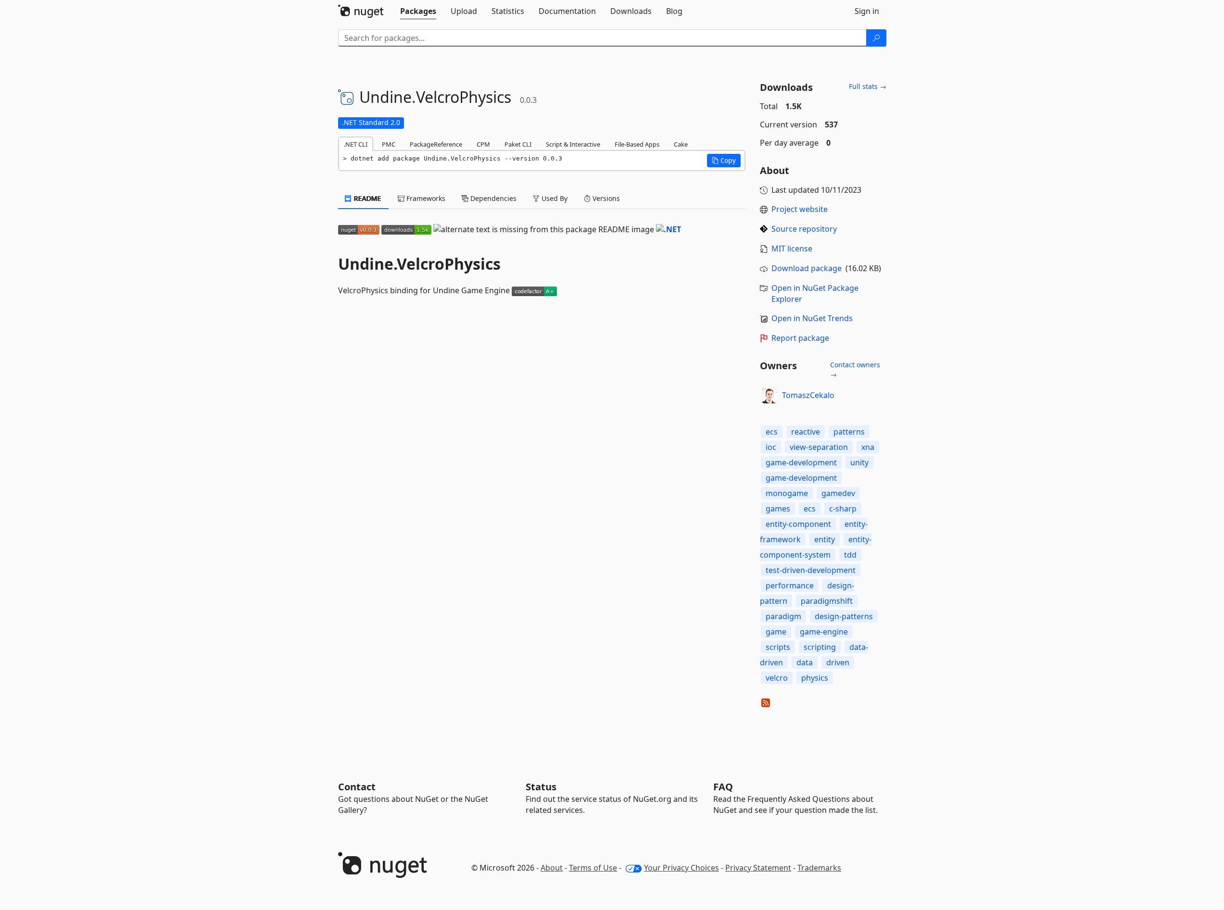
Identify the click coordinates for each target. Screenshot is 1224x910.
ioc (771, 447)
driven (837, 662)
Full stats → (867, 86)
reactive (805, 431)
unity (859, 462)
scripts (778, 647)
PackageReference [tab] (436, 144)
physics (814, 678)
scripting (820, 647)
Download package (806, 268)
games (778, 508)
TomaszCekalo (808, 395)
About (552, 867)
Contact (357, 786)
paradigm (783, 616)
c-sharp (843, 508)
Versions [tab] (605, 198)
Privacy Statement (758, 867)
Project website (799, 209)
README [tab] (366, 198)
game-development (801, 462)
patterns (849, 431)
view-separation (819, 447)
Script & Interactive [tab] (573, 144)
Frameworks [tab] (424, 198)
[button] (724, 160)
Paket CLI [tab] (518, 144)
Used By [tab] (554, 198)
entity (824, 539)
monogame (787, 493)
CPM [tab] (483, 144)
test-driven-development (811, 570)
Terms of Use (593, 867)
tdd (850, 554)
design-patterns (844, 616)
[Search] (876, 38)
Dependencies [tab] (492, 198)
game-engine (824, 631)
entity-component (798, 524)
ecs (772, 431)
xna (867, 447)
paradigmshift (827, 601)
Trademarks (819, 867)
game (776, 631)
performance (790, 585)
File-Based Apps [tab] (637, 144)
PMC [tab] (388, 144)
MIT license (791, 248)
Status (541, 786)
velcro (777, 678)
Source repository (804, 229)
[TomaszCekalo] (769, 395)
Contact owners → (855, 369)
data (804, 662)
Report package (800, 338)
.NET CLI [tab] (355, 144)
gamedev (838, 493)
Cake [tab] (681, 144)
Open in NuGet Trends (812, 318)
